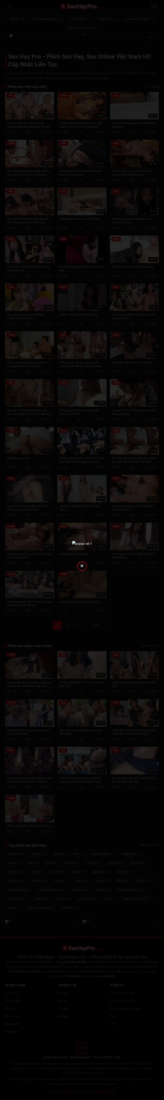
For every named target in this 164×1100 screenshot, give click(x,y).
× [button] (82, 565)
